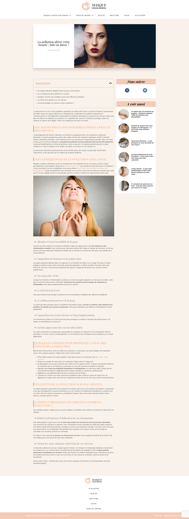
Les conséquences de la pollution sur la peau (53, 94)
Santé (127, 15)
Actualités (140, 15)
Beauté (101, 15)
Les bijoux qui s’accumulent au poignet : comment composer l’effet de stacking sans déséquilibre (142, 114)
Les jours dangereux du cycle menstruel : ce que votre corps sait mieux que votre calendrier (142, 157)
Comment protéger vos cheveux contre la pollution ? (55, 103)
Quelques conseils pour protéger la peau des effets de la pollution (60, 97)
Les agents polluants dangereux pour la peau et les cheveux (58, 91)
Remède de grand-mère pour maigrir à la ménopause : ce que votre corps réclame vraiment (141, 128)
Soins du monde (83, 15)
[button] (110, 83)
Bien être (114, 15)
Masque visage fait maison (56, 15)
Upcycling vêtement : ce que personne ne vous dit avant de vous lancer (142, 143)
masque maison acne (72, 166)
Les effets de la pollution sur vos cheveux (52, 100)
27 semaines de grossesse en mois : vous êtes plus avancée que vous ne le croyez (142, 186)
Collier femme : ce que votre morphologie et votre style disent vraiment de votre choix (141, 171)
